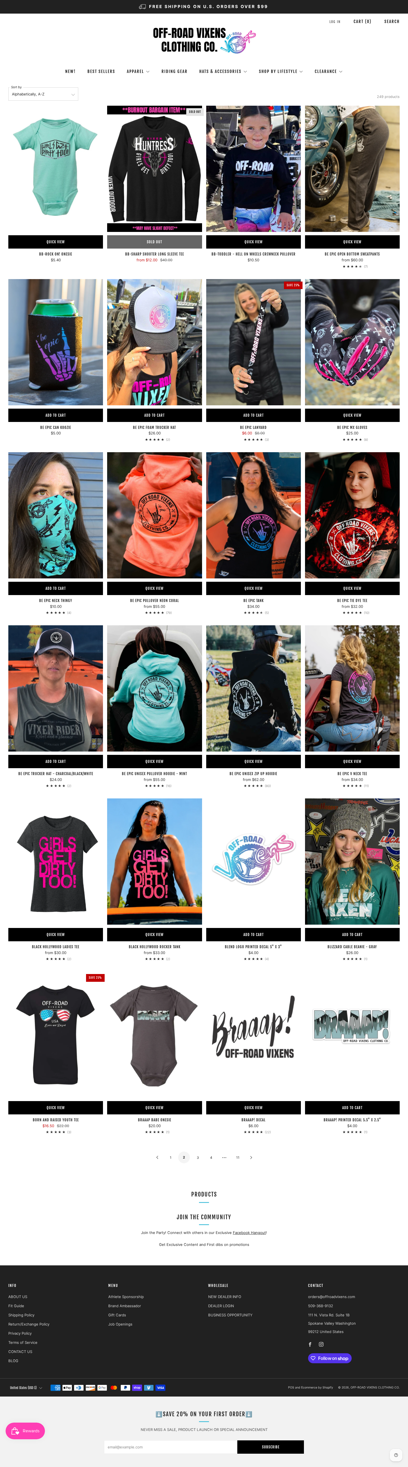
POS (291, 1387)
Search (392, 21)
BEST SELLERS (101, 71)
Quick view (56, 242)
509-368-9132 (320, 1306)
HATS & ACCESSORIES (220, 71)
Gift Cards (117, 1315)
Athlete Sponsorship (126, 1296)
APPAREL (135, 71)
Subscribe (270, 1447)
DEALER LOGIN (221, 1306)
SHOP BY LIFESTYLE (278, 71)
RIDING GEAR (175, 71)
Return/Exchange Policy (28, 1324)
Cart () (363, 21)
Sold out (154, 242)
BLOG (13, 1361)
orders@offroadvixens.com (331, 1296)
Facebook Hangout (249, 1232)
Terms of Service (22, 1342)
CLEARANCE (326, 71)
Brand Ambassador (124, 1306)
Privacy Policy (20, 1333)
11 (238, 1157)
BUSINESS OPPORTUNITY (230, 1315)
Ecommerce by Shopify (317, 1387)
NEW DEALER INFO (224, 1296)
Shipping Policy (21, 1315)
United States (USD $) (23, 1388)
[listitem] (203, 7)
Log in (335, 22)
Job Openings (120, 1324)
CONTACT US (20, 1351)
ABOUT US (17, 1296)
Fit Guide (16, 1306)
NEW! (70, 71)
